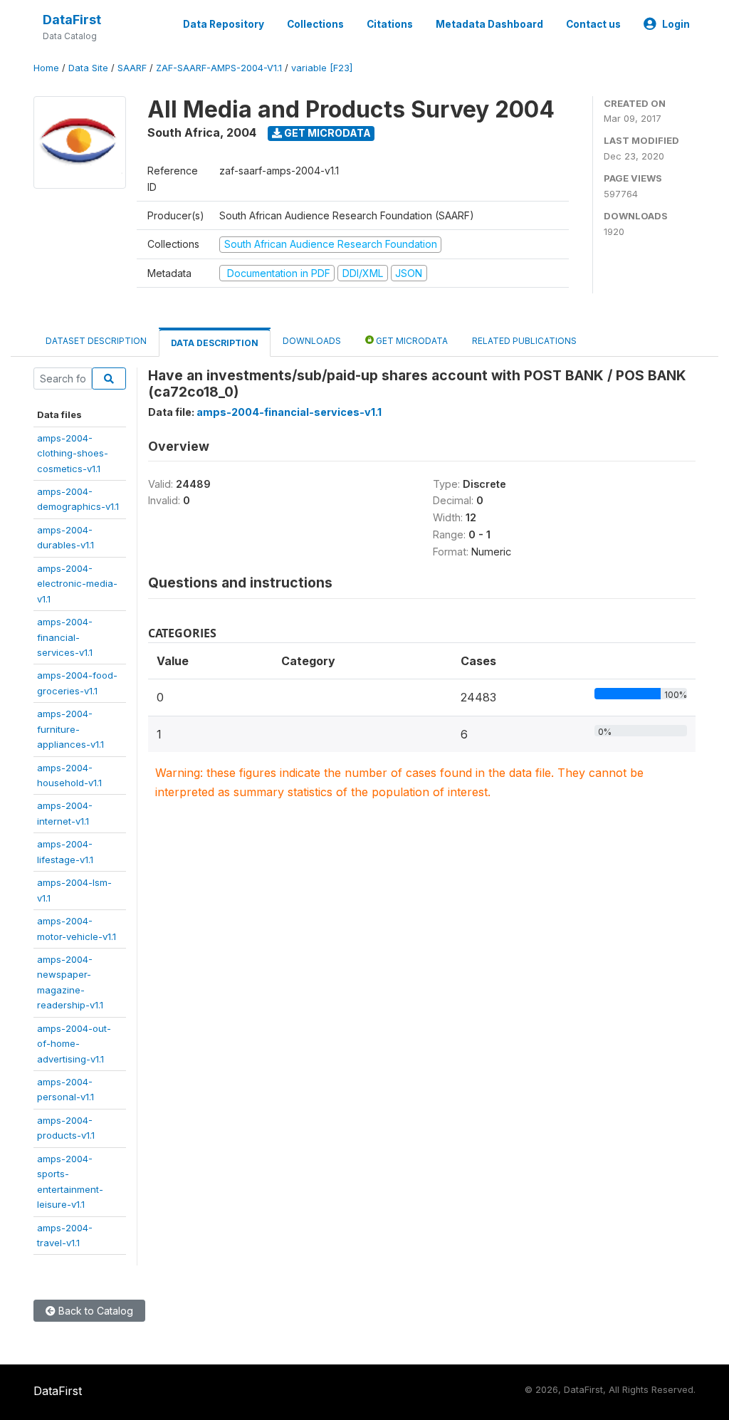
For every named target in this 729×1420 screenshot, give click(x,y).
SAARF (132, 68)
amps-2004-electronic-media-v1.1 (77, 584)
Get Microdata (326, 133)
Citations (390, 24)
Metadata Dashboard (489, 24)
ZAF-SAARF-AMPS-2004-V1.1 (219, 68)
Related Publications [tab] (524, 340)
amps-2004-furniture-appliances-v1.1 (70, 729)
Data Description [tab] (214, 343)
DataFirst (72, 19)
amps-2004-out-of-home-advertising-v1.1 (74, 1044)
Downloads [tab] (312, 340)
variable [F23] (321, 68)
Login (676, 24)
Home (46, 68)
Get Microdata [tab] (411, 340)
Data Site (88, 68)
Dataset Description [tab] (96, 340)
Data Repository (223, 24)
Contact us (593, 24)
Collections (315, 24)
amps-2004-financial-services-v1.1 (65, 637)
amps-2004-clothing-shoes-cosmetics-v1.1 (72, 453)
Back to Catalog (94, 1311)
